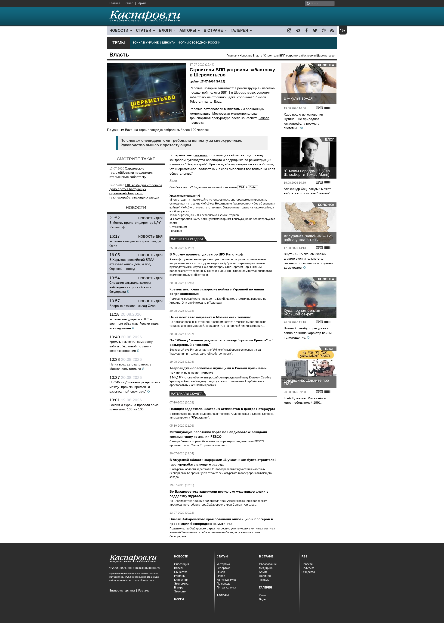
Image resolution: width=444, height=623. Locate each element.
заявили (200, 155)
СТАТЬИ (143, 30)
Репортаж (223, 568)
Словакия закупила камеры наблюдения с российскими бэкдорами (130, 287)
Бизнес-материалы (122, 590)
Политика (308, 568)
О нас (129, 3)
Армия (263, 572)
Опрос (221, 576)
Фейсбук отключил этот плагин (201, 207)
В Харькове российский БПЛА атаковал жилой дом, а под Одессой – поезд (131, 264)
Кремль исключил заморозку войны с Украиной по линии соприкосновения (131, 346)
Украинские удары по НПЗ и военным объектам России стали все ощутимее (134, 323)
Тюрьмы (264, 580)
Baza (173, 180)
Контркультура (226, 580)
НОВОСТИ (118, 30)
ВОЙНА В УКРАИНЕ (146, 42)
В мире (178, 587)
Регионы (179, 576)
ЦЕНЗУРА (168, 42)
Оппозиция (181, 564)
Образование (268, 564)
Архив (142, 3)
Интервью (223, 564)
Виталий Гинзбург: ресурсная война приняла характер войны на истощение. (308, 332)
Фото (262, 595)
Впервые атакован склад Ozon (132, 306)
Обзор (221, 572)
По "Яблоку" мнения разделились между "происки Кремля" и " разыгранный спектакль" (134, 386)
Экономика (181, 583)
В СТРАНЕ (213, 30)
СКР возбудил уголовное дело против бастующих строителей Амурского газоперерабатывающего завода (135, 191)
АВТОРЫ (187, 30)
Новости (307, 564)
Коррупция (181, 580)
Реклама (143, 590)
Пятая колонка (226, 587)
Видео (263, 599)
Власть (257, 55)
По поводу (223, 583)
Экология (180, 591)
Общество (181, 572)
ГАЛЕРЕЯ (239, 30)
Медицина (266, 568)
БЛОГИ (165, 30)
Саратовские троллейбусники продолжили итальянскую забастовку (131, 173)
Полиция (265, 576)
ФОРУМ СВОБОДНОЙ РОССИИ (199, 42)
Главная (114, 3)
